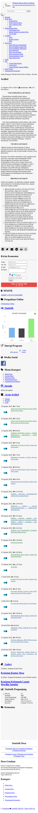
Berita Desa (8, 374)
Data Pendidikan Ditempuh (17, 49)
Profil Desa (8, 19)
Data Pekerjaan (14, 50)
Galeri (8, 664)
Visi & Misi (12, 34)
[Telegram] (16, 249)
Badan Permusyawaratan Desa (18, 32)
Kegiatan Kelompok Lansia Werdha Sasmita (15, 683)
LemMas (8, 36)
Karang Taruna (14, 39)
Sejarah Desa (13, 21)
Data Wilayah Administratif (17, 45)
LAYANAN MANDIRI (14, 295)
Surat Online (9, 69)
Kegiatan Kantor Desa (12, 673)
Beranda (7, 17)
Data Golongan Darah (16, 54)
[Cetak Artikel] (21, 249)
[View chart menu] (35, 314)
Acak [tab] (6, 402)
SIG (6, 61)
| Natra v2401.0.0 (29, 808)
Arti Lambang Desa (15, 24)
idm (10, 26)
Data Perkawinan (14, 58)
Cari (28, 11)
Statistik (8, 308)
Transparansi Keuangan (12, 71)
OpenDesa (5, 808)
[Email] (12, 249)
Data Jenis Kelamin (15, 52)
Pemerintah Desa (14, 30)
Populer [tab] (7, 401)
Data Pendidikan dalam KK (18, 47)
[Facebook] (3, 249)
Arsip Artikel (11, 394)
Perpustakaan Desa (11, 380)
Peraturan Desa (10, 378)
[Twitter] (7, 249)
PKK (10, 41)
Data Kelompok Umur (16, 56)
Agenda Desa (9, 376)
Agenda (7, 386)
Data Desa (8, 43)
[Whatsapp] (26, 249)
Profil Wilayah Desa (15, 23)
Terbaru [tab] (7, 399)
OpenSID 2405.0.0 (17, 808)
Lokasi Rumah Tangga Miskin (18, 67)
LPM (10, 37)
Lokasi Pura (13, 65)
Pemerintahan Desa (11, 28)
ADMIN (3, 295)
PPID (6, 60)
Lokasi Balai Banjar (15, 63)
